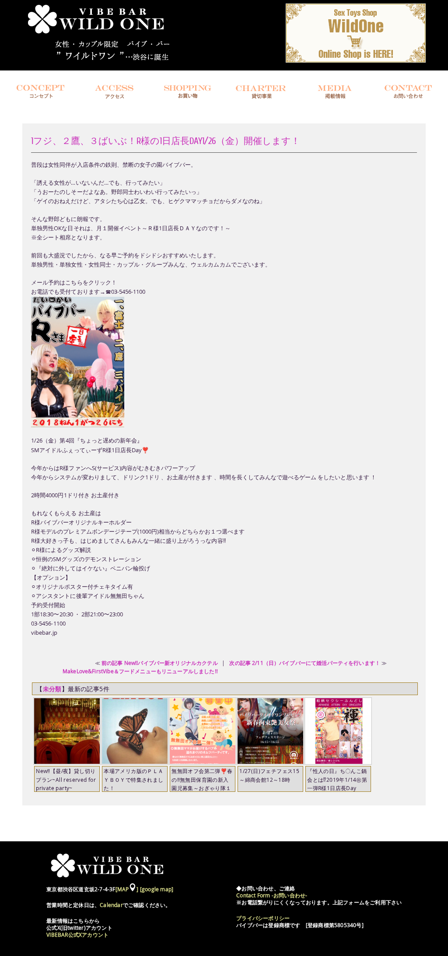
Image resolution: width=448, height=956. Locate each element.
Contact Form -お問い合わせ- (271, 895)
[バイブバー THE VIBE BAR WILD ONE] (104, 62)
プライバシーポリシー (263, 918)
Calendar (111, 905)
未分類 (52, 689)
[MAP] (127, 889)
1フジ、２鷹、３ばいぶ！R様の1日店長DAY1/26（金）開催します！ (165, 140)
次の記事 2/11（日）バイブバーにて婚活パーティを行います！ (304, 662)
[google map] (156, 889)
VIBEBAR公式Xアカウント (77, 934)
